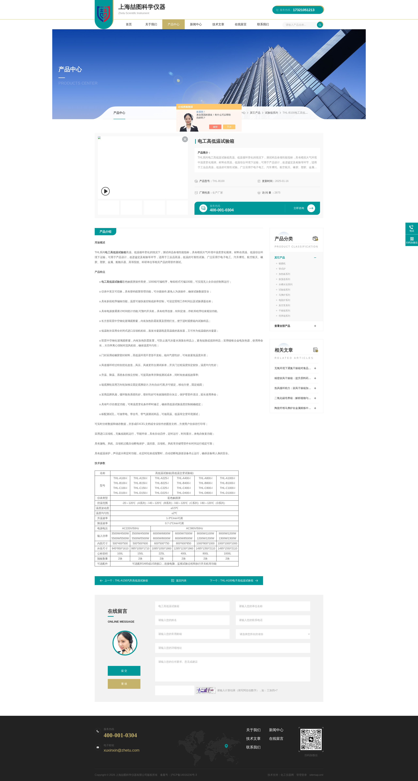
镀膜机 (282, 263)
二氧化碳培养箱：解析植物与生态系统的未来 (296, 398)
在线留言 (241, 24)
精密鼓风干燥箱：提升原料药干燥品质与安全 (296, 378)
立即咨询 (299, 208)
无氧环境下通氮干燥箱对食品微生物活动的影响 (296, 368)
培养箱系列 (284, 315)
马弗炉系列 (284, 295)
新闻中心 (196, 24)
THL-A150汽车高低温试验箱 (131, 580)
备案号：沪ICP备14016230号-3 (178, 774)
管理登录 (301, 774)
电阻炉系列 (284, 300)
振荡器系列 (284, 279)
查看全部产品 (282, 325)
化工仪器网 (287, 774)
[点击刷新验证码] (206, 690)
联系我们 (263, 24)
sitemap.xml (316, 774)
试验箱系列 (271, 112)
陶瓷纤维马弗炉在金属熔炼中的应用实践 (296, 408)
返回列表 (181, 580)
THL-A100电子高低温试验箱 (236, 580)
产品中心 (173, 24)
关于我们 (151, 24)
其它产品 (255, 112)
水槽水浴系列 (285, 284)
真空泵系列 (284, 305)
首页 (129, 24)
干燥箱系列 (284, 310)
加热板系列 (284, 274)
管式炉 (282, 268)
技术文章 (218, 24)
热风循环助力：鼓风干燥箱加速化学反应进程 (296, 388)
